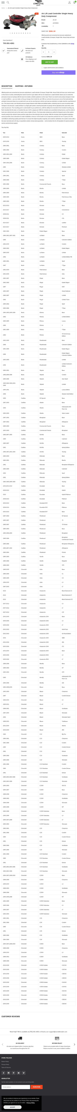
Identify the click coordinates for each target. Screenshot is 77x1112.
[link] (4, 1073)
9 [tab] (27, 33)
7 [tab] (23, 33)
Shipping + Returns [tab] (23, 86)
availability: (45, 26)
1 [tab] (10, 33)
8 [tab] (25, 33)
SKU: (43, 23)
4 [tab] (16, 33)
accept (12, 1107)
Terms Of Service (6, 1067)
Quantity (44, 48)
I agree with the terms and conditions (53, 67)
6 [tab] (21, 33)
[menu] (3, 2)
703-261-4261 (8, 43)
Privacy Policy (5, 1064)
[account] (69, 2)
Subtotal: (44, 57)
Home (3, 8)
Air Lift (54, 20)
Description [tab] (7, 86)
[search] (8, 2)
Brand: (43, 20)
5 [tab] (18, 33)
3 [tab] (14, 33)
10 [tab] (29, 33)
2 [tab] (12, 33)
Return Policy (5, 1061)
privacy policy (30, 1102)
